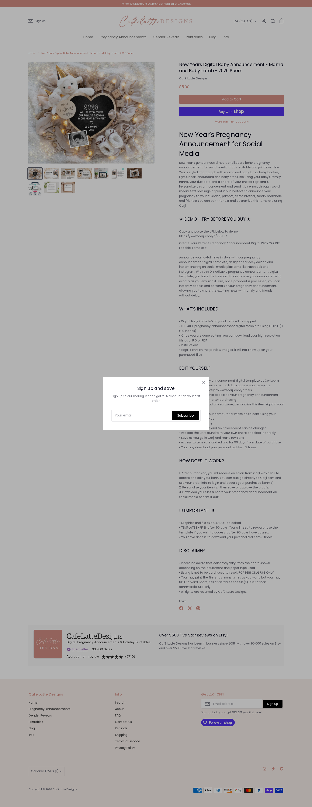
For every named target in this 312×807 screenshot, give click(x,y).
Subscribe (185, 415)
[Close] (203, 382)
